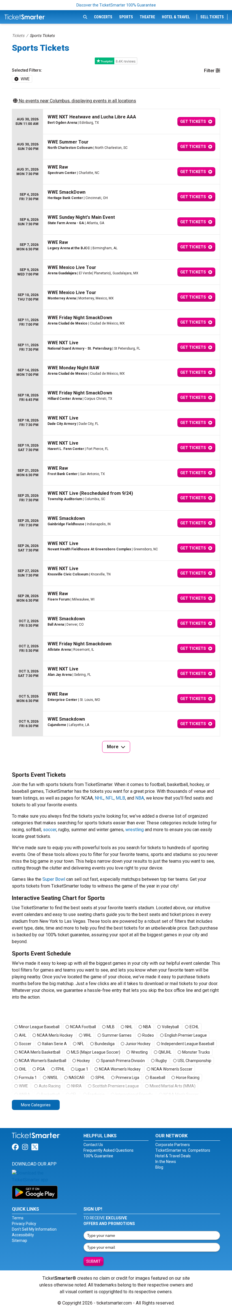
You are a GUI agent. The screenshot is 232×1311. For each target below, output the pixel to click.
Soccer (25, 1043)
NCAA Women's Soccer (171, 1069)
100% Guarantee (98, 1156)
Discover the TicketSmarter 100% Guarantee (116, 5)
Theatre (147, 17)
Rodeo (148, 1035)
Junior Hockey (138, 1043)
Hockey (83, 1060)
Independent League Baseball (187, 1043)
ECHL (194, 1027)
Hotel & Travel (176, 17)
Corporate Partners (172, 1144)
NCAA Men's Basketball (39, 1052)
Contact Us (93, 1144)
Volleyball (170, 1027)
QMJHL (164, 1052)
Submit (93, 1261)
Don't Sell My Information (34, 1229)
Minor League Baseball (39, 1027)
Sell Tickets (212, 17)
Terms (17, 1218)
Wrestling (139, 1052)
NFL (110, 798)
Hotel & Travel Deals (173, 1156)
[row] (116, 121)
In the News (165, 1161)
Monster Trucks (196, 1052)
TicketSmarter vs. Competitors (182, 1150)
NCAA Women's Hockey (120, 1069)
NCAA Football (83, 1027)
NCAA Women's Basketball (42, 1060)
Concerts (103, 17)
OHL (22, 1069)
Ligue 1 (82, 1069)
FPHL (60, 1069)
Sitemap (19, 1240)
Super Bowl (53, 879)
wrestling (134, 829)
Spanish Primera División (123, 1060)
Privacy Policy (24, 1223)
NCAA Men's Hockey (55, 1035)
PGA (41, 1069)
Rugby (161, 1060)
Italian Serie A (54, 1043)
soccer (49, 829)
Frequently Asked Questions (108, 1150)
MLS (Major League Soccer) (95, 1052)
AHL (22, 1035)
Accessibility (23, 1235)
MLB (120, 798)
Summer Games (117, 1035)
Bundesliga (105, 1043)
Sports (126, 17)
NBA (139, 798)
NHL (99, 798)
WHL (87, 1035)
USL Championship (194, 1060)
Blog (159, 1167)
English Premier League (186, 1035)
